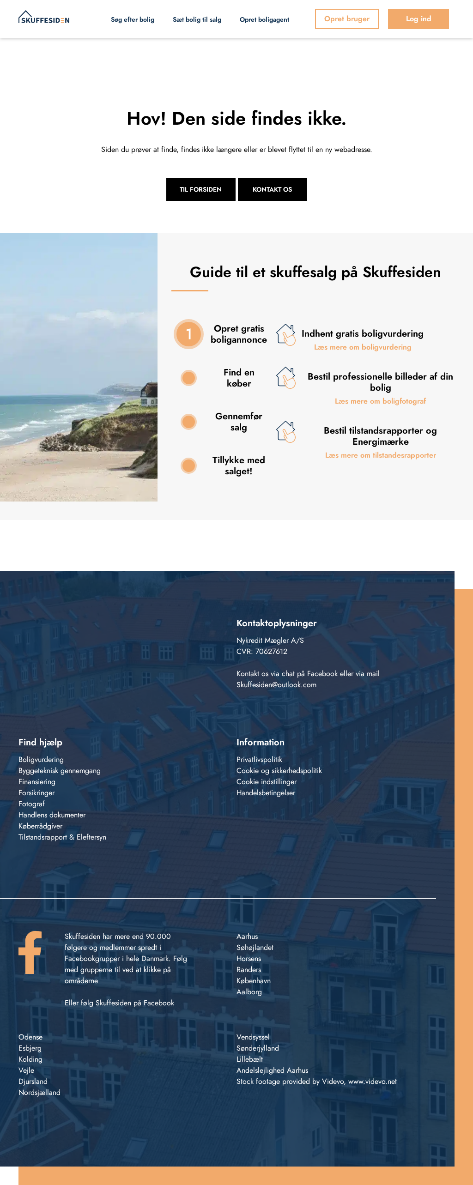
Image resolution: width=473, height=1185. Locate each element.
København (253, 980)
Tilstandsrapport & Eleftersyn (62, 837)
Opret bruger (347, 18)
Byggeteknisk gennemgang (59, 770)
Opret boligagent (264, 19)
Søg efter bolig (132, 19)
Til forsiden (201, 189)
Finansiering (36, 781)
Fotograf (31, 803)
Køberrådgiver (40, 826)
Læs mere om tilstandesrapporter (380, 455)
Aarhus (247, 936)
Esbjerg (30, 1048)
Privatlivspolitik (259, 759)
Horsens (248, 958)
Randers (248, 969)
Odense (30, 1037)
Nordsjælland (39, 1092)
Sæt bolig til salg (197, 19)
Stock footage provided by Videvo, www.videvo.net (316, 1081)
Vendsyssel (253, 1037)
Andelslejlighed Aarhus (272, 1070)
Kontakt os (272, 189)
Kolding (30, 1059)
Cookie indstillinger (266, 781)
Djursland (33, 1081)
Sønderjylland (257, 1048)
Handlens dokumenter (51, 815)
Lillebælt (249, 1059)
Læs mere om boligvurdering (363, 347)
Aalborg (249, 991)
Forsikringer (36, 792)
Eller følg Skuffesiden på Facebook (119, 1003)
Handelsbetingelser (265, 792)
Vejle (26, 1070)
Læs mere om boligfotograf (380, 401)
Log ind (418, 18)
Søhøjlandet (254, 947)
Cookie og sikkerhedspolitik (279, 770)
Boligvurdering (41, 759)
